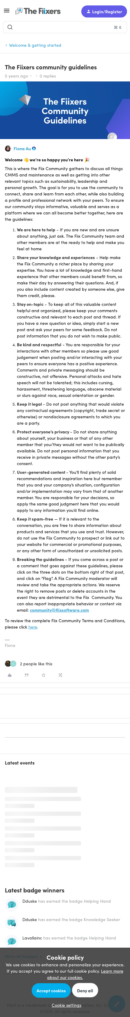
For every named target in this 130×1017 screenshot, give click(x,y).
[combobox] (65, 27)
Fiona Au (22, 148)
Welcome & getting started (35, 45)
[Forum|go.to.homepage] (39, 11)
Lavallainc (32, 938)
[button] (6, 12)
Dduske (29, 901)
